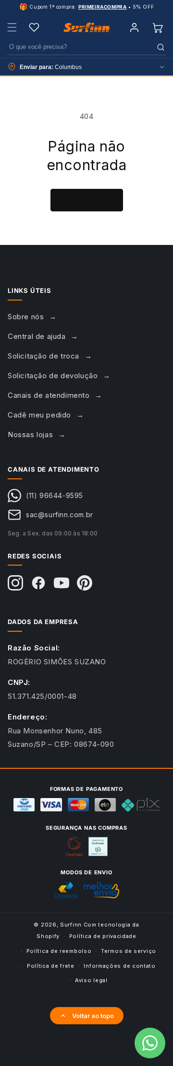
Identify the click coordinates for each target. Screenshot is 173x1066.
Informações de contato (119, 965)
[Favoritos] (34, 27)
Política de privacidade (102, 936)
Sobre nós (26, 316)
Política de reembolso (59, 951)
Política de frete (50, 965)
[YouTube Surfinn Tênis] (61, 583)
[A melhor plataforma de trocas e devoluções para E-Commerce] (98, 846)
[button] (12, 27)
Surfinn (71, 924)
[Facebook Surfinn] (38, 583)
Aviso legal (91, 980)
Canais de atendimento (49, 395)
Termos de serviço (128, 951)
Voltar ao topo (93, 1016)
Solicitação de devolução (53, 375)
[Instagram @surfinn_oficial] (15, 583)
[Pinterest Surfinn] (84, 583)
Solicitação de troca (43, 355)
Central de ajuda (37, 336)
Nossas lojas (30, 434)
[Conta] (134, 27)
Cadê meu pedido (39, 414)
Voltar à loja (87, 200)
